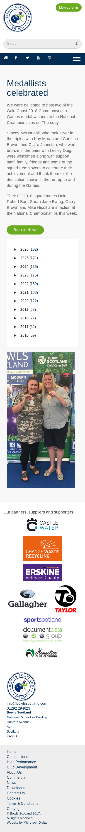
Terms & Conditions (22, 803)
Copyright (14, 809)
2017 (27, 327)
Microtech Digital (35, 822)
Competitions (17, 757)
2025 (28, 258)
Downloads (16, 788)
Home (12, 751)
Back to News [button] (25, 230)
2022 (28, 284)
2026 (28, 249)
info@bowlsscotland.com (27, 703)
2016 (27, 335)
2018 (27, 318)
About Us (14, 772)
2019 (27, 309)
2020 (28, 301)
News (11, 783)
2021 (28, 292)
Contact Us (16, 793)
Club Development (22, 767)
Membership (68, 7)
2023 (28, 275)
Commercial (16, 777)
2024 (28, 267)
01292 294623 (18, 708)
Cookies (13, 798)
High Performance (21, 762)
